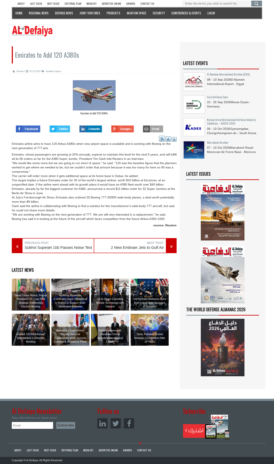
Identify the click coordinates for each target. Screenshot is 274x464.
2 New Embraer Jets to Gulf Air (137, 247)
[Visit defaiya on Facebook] (28, 127)
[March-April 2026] (222, 213)
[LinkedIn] (102, 423)
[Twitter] (116, 423)
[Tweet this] (60, 127)
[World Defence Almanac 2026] (222, 347)
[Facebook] (129, 423)
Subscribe (206, 427)
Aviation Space (53, 71)
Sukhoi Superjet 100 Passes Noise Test (58, 247)
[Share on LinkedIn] (90, 127)
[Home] (32, 31)
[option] (94, 98)
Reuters (20, 71)
